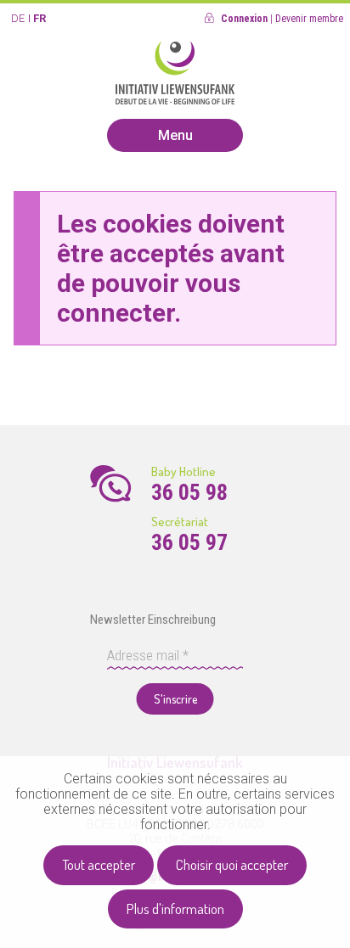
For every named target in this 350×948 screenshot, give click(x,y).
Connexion (244, 19)
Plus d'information (175, 908)
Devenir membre (309, 19)
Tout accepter (98, 864)
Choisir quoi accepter (232, 864)
